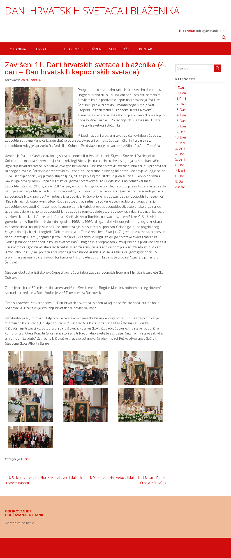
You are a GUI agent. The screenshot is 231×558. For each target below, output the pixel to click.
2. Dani (180, 143)
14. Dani (181, 115)
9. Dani (180, 181)
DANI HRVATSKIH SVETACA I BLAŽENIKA (92, 10)
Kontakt (147, 49)
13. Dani (180, 110)
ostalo (180, 187)
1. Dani (180, 87)
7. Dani (180, 170)
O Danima (18, 49)
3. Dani (180, 148)
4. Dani (180, 154)
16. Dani (181, 126)
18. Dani (181, 137)
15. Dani (180, 121)
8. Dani (180, 176)
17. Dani (180, 132)
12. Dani (180, 104)
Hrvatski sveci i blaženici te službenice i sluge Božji (82, 49)
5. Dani (180, 159)
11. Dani (26, 459)
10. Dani (181, 93)
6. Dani (180, 165)
